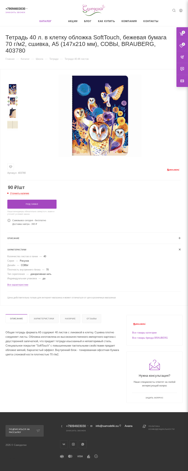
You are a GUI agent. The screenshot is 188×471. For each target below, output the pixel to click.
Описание (16, 318)
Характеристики (44, 318)
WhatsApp (83, 444)
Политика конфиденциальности (161, 427)
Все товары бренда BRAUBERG (150, 337)
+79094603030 (15, 8)
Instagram (73, 444)
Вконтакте (64, 444)
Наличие (70, 318)
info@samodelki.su (107, 425)
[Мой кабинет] (180, 11)
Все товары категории (144, 332)
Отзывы (92, 318)
